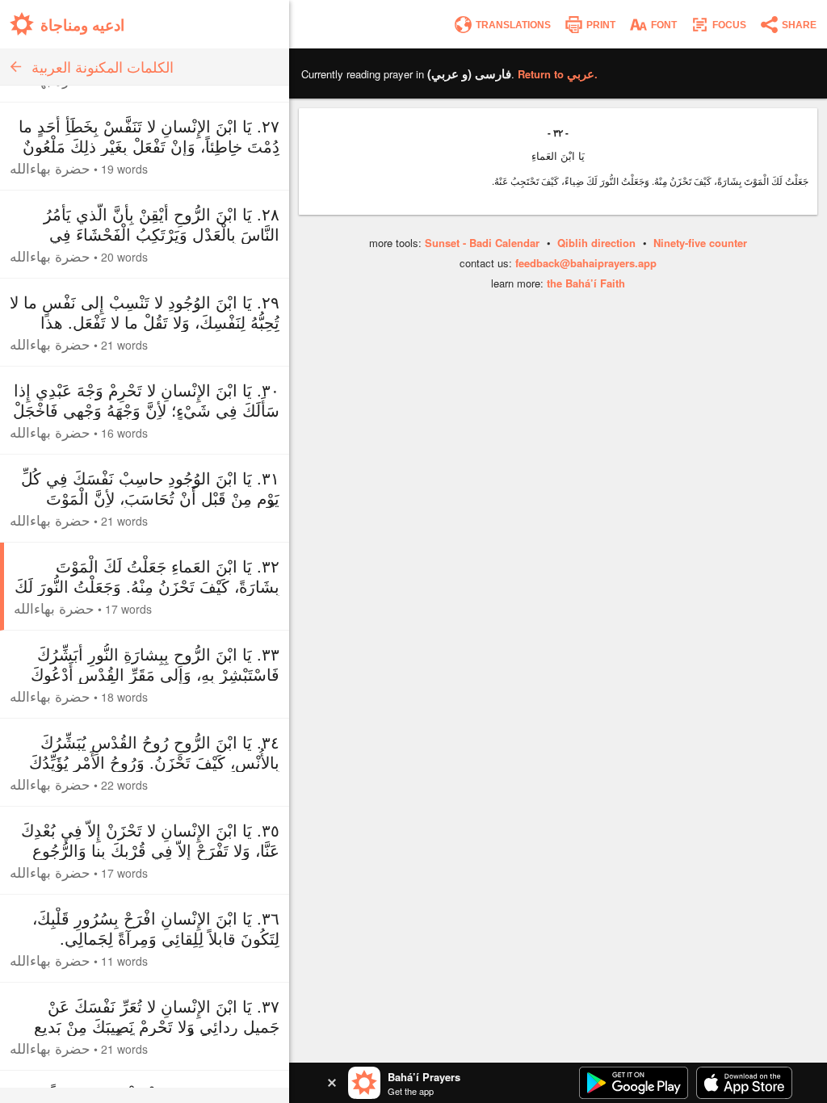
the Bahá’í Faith (586, 283)
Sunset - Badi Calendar (482, 242)
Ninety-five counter (700, 242)
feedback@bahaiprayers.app (586, 263)
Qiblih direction (596, 242)
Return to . (558, 74)
